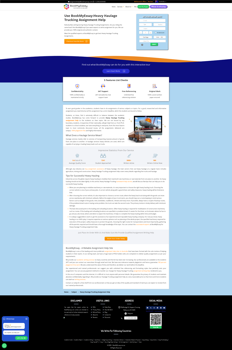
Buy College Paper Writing (111, 342)
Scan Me (155, 327)
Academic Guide (68, 340)
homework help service (124, 181)
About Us (95, 315)
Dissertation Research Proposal (132, 340)
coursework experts (143, 224)
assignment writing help (142, 271)
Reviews (95, 317)
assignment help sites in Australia (116, 251)
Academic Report (78, 340)
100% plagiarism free (78, 131)
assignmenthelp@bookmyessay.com (80, 2)
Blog (106, 312)
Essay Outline (153, 340)
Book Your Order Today (116, 238)
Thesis (140, 342)
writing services (80, 279)
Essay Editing (145, 340)
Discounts (107, 317)
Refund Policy (97, 312)
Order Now (108, 307)
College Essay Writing (107, 340)
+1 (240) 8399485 (100, 2)
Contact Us (108, 315)
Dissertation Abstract (119, 340)
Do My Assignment (123, 342)
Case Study (97, 340)
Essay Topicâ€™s (94, 342)
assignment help (72, 120)
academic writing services (85, 260)
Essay (101, 342)
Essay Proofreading (163, 340)
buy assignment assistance (94, 169)
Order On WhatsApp (159, 7)
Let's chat (20, 338)
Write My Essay (133, 342)
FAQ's (94, 307)
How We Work (109, 310)
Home (66, 292)
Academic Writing (88, 340)
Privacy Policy (97, 310)
